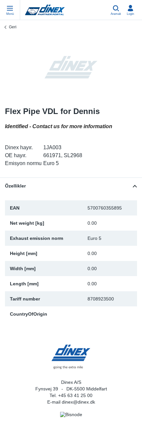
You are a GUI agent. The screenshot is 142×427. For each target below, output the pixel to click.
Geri (13, 27)
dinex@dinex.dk (78, 402)
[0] (71, 67)
